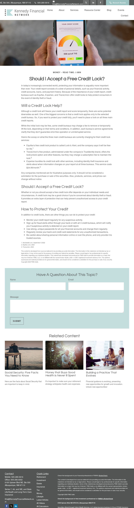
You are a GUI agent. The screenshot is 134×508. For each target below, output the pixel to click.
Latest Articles (42, 499)
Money (39, 493)
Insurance (41, 486)
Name (13, 279)
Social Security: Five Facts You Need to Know (21, 374)
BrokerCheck (103, 475)
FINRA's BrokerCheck (105, 499)
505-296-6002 (17, 479)
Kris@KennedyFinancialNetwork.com (67, 4)
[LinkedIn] (93, 2)
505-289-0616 (43, 2)
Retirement (41, 477)
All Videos (41, 503)
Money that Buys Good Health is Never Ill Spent (60, 374)
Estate (39, 483)
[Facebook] (100, 2)
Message (14, 296)
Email (71, 279)
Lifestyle (40, 496)
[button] (50, 10)
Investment (41, 480)
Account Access (119, 2)
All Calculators (42, 506)
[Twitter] (86, 2)
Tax (38, 490)
